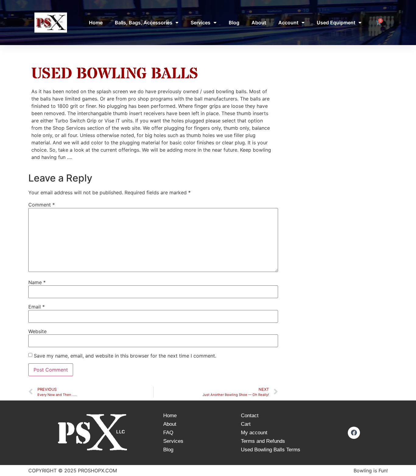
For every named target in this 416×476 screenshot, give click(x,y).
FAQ (168, 432)
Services (200, 22)
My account (254, 432)
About (259, 22)
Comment (41, 204)
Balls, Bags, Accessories (143, 22)
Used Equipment (336, 22)
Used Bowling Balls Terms (270, 450)
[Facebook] (354, 433)
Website (37, 331)
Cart (246, 424)
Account (288, 22)
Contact (250, 415)
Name (37, 282)
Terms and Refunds (263, 441)
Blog (234, 22)
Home (96, 22)
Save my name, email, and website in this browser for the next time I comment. (125, 355)
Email (36, 306)
